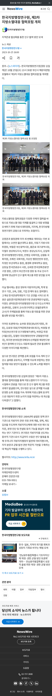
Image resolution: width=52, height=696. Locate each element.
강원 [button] (5, 595)
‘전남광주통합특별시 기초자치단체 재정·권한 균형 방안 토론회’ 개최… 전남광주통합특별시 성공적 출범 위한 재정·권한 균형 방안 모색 (34, 561)
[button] (3, 58)
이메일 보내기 (9, 484)
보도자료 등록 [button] (26, 641)
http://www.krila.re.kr (23, 457)
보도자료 (26, 650)
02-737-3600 (27, 674)
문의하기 (26, 678)
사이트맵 (38, 691)
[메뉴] (3, 9)
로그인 (12, 691)
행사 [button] (42, 589)
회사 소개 (20, 691)
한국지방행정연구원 (11, 48)
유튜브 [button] (5, 494)
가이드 (26, 662)
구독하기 (44, 538)
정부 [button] (22, 589)
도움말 (26, 668)
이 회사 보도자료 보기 (12, 573)
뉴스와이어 (14, 66)
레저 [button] (5, 589)
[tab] (26, 650)
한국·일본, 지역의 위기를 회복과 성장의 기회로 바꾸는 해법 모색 (34, 546)
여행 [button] (14, 589)
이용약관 (29, 691)
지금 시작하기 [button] (11, 621)
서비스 (26, 656)
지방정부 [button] (32, 589)
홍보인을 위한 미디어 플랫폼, (26, 3)
